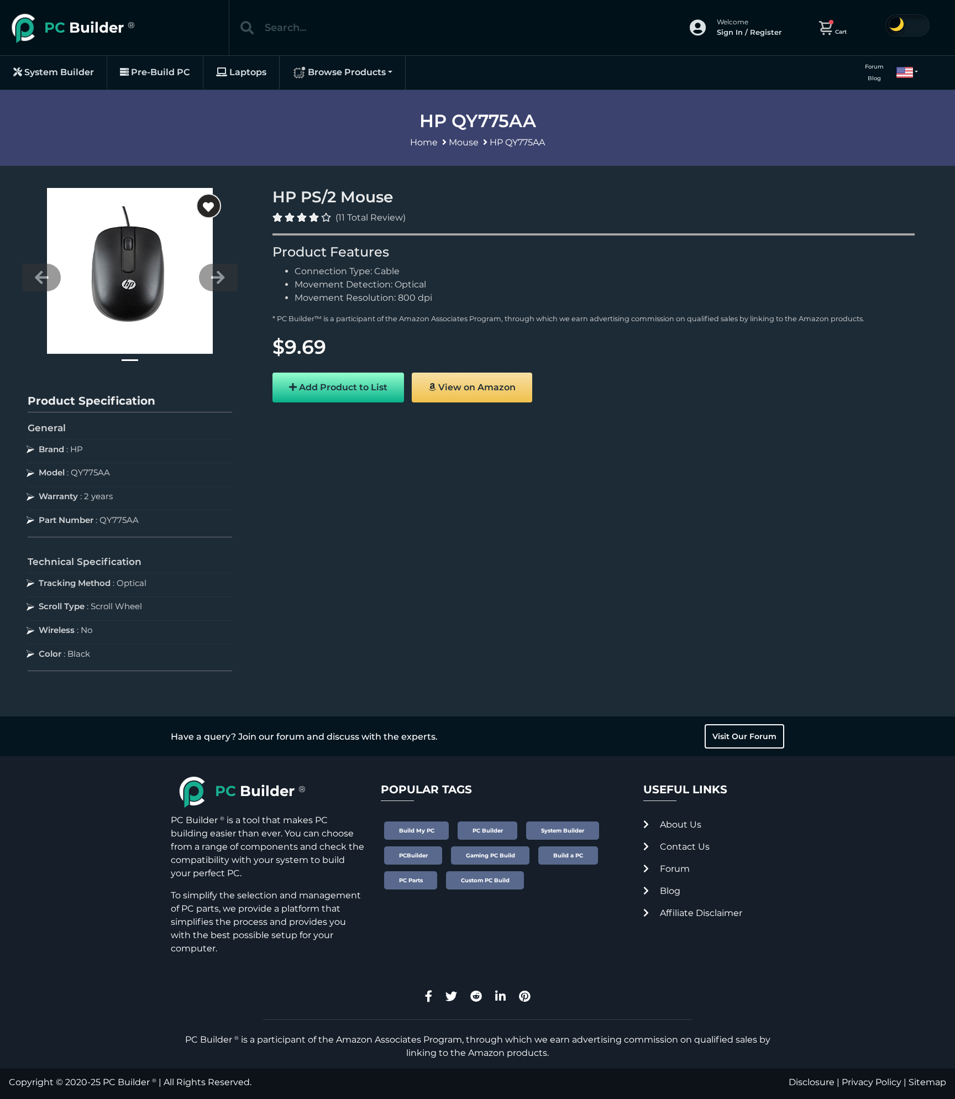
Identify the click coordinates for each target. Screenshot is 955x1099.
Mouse (464, 142)
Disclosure (812, 1082)
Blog (874, 78)
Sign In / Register (749, 32)
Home (424, 142)
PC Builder (126, 1082)
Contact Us (684, 846)
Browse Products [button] (346, 72)
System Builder (58, 72)
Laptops (246, 72)
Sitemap (927, 1082)
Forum (874, 66)
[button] (902, 72)
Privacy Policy (871, 1082)
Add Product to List (342, 387)
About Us (679, 824)
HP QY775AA (517, 142)
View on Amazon (476, 387)
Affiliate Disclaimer (700, 913)
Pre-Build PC (159, 72)
